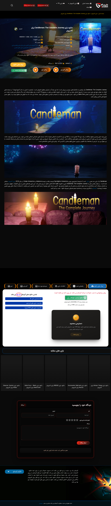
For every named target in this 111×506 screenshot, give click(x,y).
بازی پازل (23, 45)
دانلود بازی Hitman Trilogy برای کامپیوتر (99, 386)
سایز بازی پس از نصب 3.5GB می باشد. (75, 305)
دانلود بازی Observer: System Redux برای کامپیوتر (11, 386)
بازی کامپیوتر (94, 14)
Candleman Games (60, 45)
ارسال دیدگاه (83, 443)
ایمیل (53, 411)
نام (89, 411)
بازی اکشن (28, 45)
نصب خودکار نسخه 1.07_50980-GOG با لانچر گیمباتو (76, 302)
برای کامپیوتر (11, 181)
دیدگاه (88, 424)
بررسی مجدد (76, 334)
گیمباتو (95, 188)
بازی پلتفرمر (17, 45)
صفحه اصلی (101, 14)
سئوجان (41, 503)
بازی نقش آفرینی (18, 48)
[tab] (80, 234)
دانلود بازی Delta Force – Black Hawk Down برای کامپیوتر (33, 386)
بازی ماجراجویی (27, 48)
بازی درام (34, 48)
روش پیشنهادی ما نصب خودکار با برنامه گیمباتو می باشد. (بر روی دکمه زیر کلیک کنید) (80, 293)
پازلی (87, 181)
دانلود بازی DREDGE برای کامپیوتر (55, 385)
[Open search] (12, 5)
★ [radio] (77, 420)
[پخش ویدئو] (55, 69)
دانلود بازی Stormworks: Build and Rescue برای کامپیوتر (77, 386)
